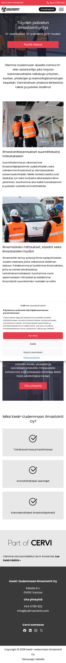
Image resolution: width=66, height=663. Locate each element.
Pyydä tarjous (33, 44)
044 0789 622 (57, 3)
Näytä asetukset (33, 352)
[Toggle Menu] (61, 9)
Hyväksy (33, 335)
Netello (40, 659)
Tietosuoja (28, 659)
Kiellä (33, 343)
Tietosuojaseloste (31, 357)
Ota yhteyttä (47, 9)
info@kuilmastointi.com (33, 611)
